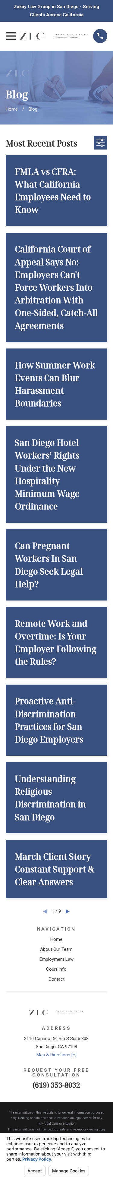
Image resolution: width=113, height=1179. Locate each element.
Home (56, 939)
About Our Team (56, 949)
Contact (56, 979)
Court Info (56, 969)
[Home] (54, 36)
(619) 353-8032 (56, 1085)
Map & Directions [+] (56, 1055)
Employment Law (56, 959)
